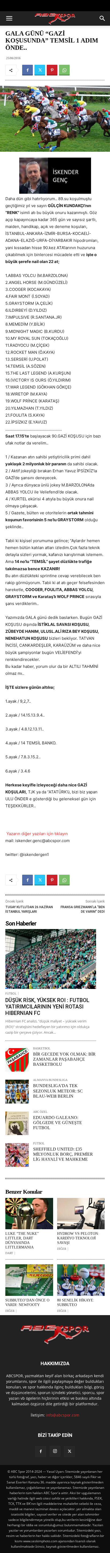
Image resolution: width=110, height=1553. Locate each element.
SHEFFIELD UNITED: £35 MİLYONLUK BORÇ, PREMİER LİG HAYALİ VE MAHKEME (63, 1154)
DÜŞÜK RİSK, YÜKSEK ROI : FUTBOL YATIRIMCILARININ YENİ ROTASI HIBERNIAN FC (47, 1006)
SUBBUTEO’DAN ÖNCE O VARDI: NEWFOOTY (27, 1302)
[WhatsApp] (64, 70)
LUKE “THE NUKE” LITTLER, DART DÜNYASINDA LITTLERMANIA (22, 1240)
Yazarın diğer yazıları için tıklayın (36, 833)
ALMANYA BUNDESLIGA (50, 1080)
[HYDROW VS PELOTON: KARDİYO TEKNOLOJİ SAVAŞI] (81, 1214)
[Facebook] (27, 70)
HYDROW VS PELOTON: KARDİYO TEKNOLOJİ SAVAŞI (78, 1238)
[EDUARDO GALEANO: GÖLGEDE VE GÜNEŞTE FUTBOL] (17, 1123)
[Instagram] (55, 1451)
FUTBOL (11, 993)
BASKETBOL (41, 1048)
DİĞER (61, 1248)
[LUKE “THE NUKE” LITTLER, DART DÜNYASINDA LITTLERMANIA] (29, 1214)
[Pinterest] (52, 70)
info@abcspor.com (62, 1415)
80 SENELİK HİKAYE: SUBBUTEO (75, 1302)
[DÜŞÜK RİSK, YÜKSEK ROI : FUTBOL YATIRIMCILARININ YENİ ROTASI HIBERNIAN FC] (50, 959)
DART (9, 1253)
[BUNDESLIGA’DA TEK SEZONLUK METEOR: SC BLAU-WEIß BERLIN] (17, 1091)
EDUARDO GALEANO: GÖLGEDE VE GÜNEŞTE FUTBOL (57, 1122)
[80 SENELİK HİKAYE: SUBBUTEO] (81, 1280)
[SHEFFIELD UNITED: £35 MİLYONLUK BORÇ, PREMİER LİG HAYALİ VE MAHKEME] (17, 1155)
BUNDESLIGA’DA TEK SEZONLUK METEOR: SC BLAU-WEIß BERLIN (58, 1090)
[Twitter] (39, 70)
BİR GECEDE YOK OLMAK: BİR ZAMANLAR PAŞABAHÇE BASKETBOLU (64, 1059)
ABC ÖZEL (40, 1111)
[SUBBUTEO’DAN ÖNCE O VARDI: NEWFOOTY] (29, 1280)
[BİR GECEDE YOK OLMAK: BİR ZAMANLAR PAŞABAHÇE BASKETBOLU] (17, 1060)
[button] (9, 18)
